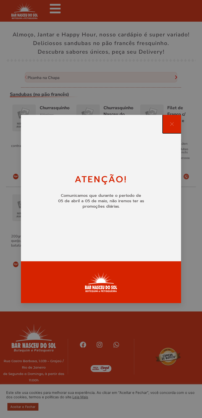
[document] (101, 209)
